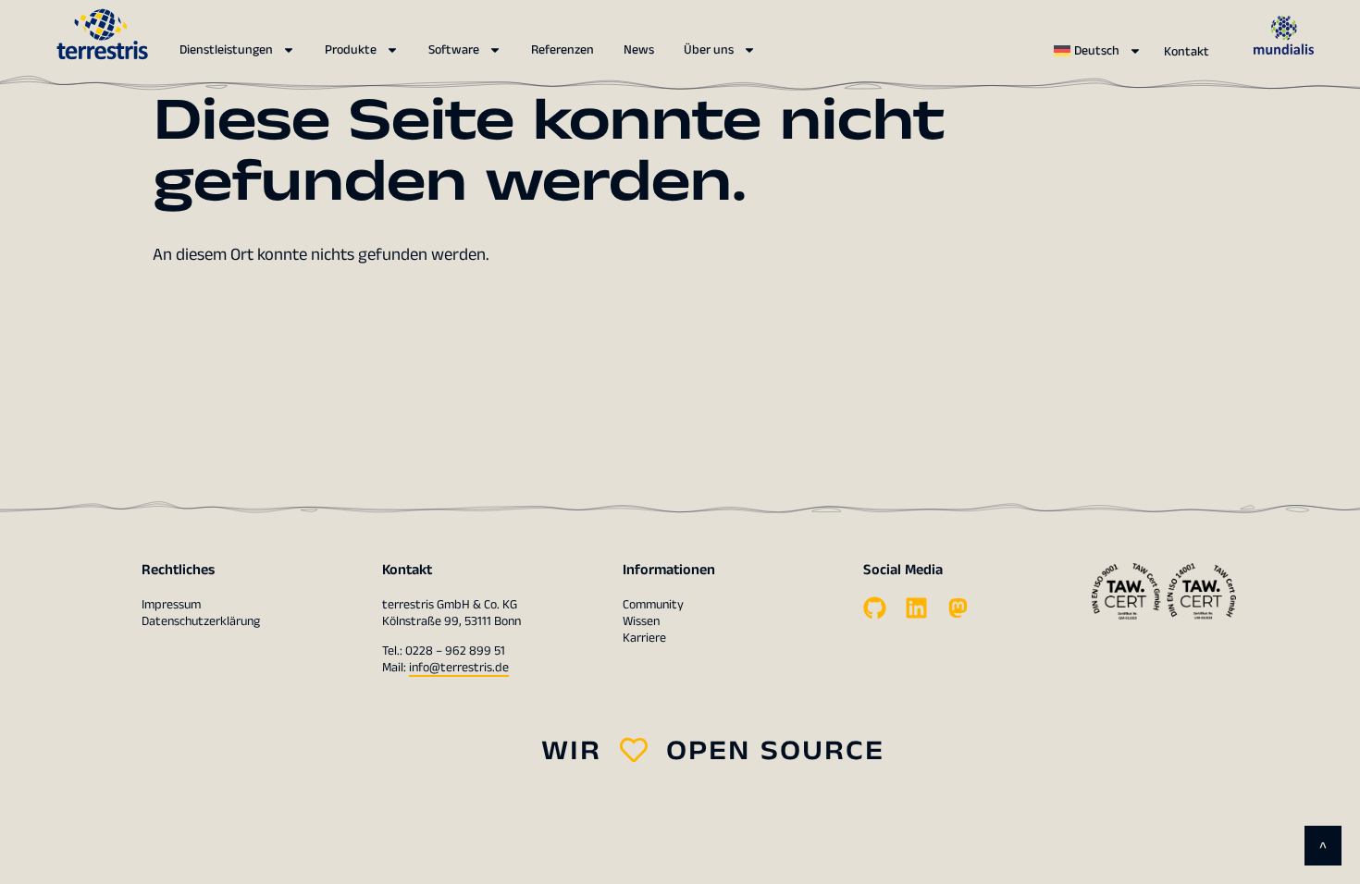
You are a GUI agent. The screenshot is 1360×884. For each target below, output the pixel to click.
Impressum (171, 604)
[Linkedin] (916, 608)
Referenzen (562, 50)
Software (453, 50)
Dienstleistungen (226, 50)
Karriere (644, 638)
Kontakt (1186, 52)
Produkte (351, 50)
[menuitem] (1098, 51)
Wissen (641, 621)
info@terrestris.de (459, 667)
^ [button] (1323, 848)
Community (653, 604)
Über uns (709, 50)
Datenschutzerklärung (201, 621)
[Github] (874, 608)
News (639, 50)
